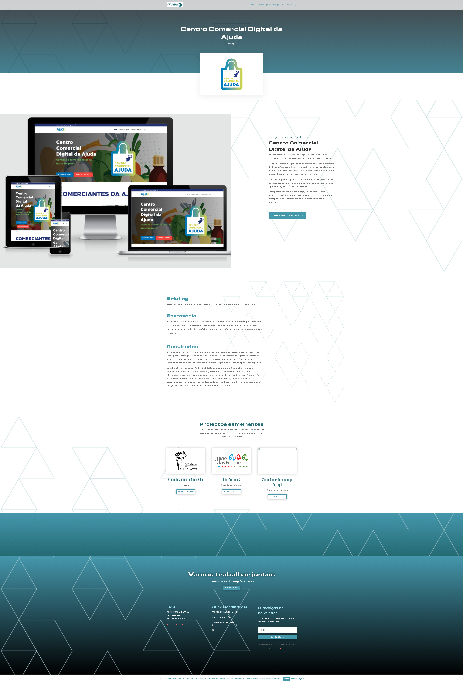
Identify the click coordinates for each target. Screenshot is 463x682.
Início (253, 5)
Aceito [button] (286, 679)
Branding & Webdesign (269, 5)
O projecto (185, 491)
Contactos (287, 5)
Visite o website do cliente (287, 215)
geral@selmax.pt (174, 624)
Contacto (231, 588)
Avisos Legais (278, 648)
